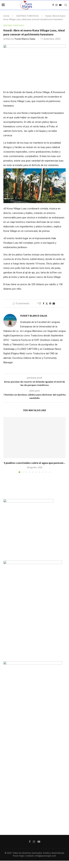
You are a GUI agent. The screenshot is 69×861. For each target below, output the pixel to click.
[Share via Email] (54, 303)
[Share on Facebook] (43, 303)
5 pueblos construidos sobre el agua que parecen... (34, 462)
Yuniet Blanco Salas (24, 39)
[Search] (65, 5)
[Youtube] (60, 5)
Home (6, 16)
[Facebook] (53, 5)
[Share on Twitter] (47, 303)
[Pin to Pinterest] (50, 303)
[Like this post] (40, 303)
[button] (6, 445)
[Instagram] (56, 5)
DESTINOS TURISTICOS (27, 16)
